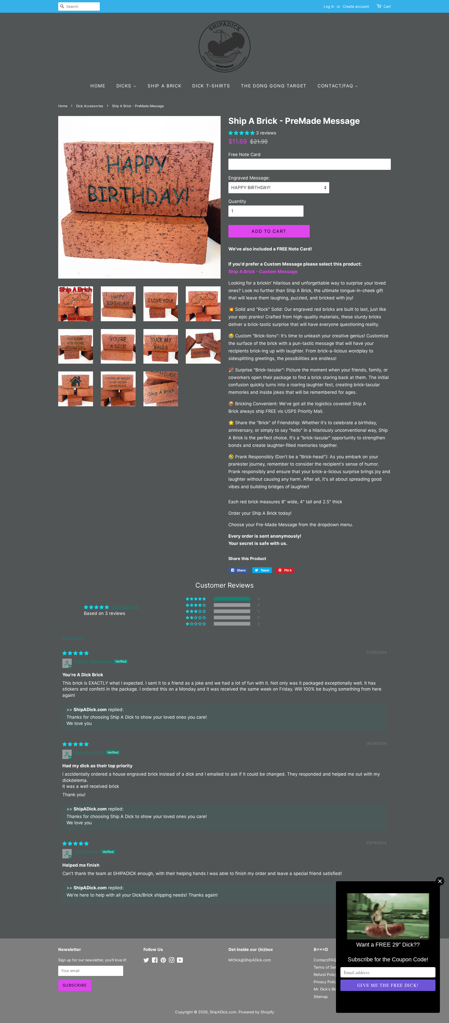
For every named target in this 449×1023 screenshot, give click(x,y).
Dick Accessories (89, 106)
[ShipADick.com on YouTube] (180, 961)
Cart (387, 6)
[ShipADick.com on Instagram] (171, 961)
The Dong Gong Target (274, 85)
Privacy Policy (326, 982)
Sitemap (321, 996)
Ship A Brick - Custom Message (263, 271)
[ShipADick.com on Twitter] (146, 961)
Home (97, 85)
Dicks (124, 85)
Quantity (237, 201)
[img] (75, 653)
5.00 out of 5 (124, 607)
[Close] (439, 881)
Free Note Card (244, 154)
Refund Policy (325, 974)
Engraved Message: (249, 178)
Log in (329, 6)
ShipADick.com (223, 1012)
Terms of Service (328, 967)
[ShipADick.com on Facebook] (155, 961)
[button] (242, 133)
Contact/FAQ (336, 85)
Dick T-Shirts (211, 85)
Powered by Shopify (256, 1012)
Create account (356, 6)
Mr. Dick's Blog (326, 989)
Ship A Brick (164, 85)
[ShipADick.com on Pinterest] (163, 961)
